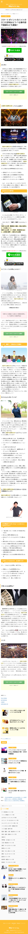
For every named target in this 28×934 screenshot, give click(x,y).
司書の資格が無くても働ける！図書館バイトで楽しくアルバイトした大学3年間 (17, 911)
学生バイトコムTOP (6, 923)
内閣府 (2, 702)
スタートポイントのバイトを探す (14, 91)
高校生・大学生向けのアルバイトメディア (14, 930)
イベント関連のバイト (6, 738)
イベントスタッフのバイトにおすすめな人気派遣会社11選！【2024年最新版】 (17, 751)
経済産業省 (4, 700)
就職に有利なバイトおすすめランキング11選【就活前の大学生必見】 (17, 889)
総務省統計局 (4, 704)
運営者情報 (14, 923)
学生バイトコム (14, 928)
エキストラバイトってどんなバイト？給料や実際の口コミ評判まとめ (17, 781)
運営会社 (18, 923)
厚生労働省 (4, 698)
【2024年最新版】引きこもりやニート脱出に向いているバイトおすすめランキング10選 (17, 900)
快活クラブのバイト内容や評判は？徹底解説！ (15, 800)
